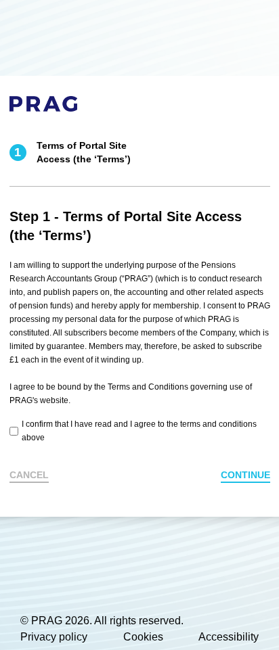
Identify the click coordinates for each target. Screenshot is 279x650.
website (54, 400)
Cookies (143, 637)
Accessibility (228, 637)
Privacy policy (53, 637)
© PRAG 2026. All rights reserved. (102, 620)
